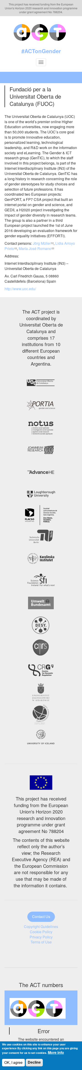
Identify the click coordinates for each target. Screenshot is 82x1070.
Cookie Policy (41, 931)
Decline (34, 1062)
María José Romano (35, 248)
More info (56, 1052)
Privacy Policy (41, 937)
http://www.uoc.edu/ (20, 288)
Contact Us (41, 916)
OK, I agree (13, 1062)
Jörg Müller (42, 243)
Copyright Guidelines (41, 926)
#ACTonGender (41, 51)
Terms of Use (41, 942)
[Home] (41, 31)
